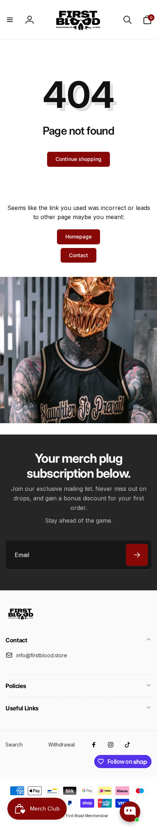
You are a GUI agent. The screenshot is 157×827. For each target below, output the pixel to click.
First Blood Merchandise (87, 815)
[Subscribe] (137, 555)
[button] (10, 20)
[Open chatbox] (130, 811)
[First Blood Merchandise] (21, 620)
